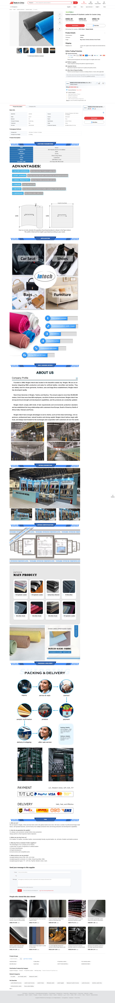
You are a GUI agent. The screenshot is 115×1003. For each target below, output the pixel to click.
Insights (91, 993)
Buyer (75, 6)
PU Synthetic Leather (62, 961)
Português (35, 994)
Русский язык (45, 994)
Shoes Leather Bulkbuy (29, 986)
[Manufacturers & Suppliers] (17, 2)
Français (40, 994)
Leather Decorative (85, 983)
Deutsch (55, 994)
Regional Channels (73, 993)
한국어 (68, 994)
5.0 (89, 108)
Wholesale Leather (50, 983)
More (11, 988)
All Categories (14, 6)
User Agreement (65, 997)
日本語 (72, 994)
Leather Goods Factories (29, 983)
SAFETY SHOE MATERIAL (63, 964)
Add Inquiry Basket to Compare (36, 56)
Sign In (67, 100)
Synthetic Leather (29, 9)
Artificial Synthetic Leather (16, 986)
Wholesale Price (59, 993)
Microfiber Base (13, 964)
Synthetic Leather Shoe (97, 983)
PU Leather (35, 9)
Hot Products (24, 993)
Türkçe (83, 994)
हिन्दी (75, 994)
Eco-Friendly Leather (22, 976)
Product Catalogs (28, 958)
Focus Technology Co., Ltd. (49, 997)
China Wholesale (52, 993)
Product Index (80, 993)
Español (30, 994)
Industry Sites (66, 993)
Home (11, 9)
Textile (14, 9)
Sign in (104, 3)
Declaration (71, 997)
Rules (104, 6)
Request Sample (89, 29)
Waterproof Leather (33, 976)
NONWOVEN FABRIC (85, 964)
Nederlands (60, 994)
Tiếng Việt (88, 994)
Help (82, 6)
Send (20, 890)
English (26, 994)
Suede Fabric (36, 964)
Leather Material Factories (16, 983)
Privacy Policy (77, 997)
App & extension (89, 6)
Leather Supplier (60, 983)
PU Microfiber (36, 961)
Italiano (51, 994)
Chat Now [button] (96, 25)
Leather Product (40, 983)
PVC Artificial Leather (85, 961)
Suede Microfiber (13, 961)
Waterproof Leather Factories (73, 983)
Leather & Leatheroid (20, 9)
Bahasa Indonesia (94, 994)
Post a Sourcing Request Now (47, 890)
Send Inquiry (75, 25)
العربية (64, 994)
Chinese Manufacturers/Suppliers (42, 993)
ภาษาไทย (79, 994)
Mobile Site (86, 993)
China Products (31, 993)
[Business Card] (103, 112)
